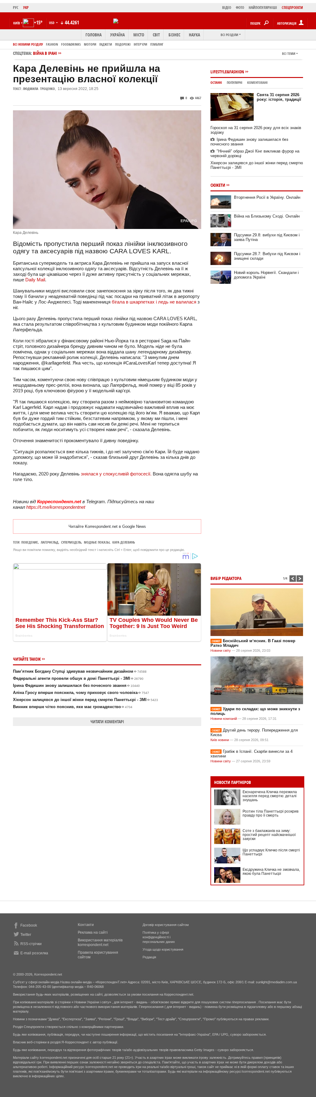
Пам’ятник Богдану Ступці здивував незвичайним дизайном (80, 671)
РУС (16, 7)
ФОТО (240, 7)
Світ (156, 35)
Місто (138, 35)
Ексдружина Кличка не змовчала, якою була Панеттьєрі (271, 871)
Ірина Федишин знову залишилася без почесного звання (76, 685)
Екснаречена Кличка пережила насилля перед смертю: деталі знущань (270, 796)
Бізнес (174, 35)
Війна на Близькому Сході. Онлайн (267, 216)
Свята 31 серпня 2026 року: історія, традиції (279, 97)
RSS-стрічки (31, 944)
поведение (29, 542)
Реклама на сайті (93, 932)
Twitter (25, 934)
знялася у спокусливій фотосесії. (116, 473)
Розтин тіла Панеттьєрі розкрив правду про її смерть (270, 813)
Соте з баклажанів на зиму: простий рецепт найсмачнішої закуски (269, 835)
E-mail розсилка (34, 953)
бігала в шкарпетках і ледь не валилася (154, 301)
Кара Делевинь (123, 542)
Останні (216, 82)
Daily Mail (35, 279)
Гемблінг (156, 44)
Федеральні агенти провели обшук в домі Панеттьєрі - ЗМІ (78, 678)
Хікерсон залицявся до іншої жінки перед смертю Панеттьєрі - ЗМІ (85, 699)
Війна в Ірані (45, 53)
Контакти (86, 925)
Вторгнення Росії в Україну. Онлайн (267, 197)
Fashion (52, 44)
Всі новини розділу (28, 44)
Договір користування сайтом (166, 925)
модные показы (97, 542)
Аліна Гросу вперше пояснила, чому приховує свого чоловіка (81, 692)
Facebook (28, 925)
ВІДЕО (226, 7)
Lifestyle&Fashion (227, 72)
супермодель (71, 542)
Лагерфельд (49, 542)
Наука (194, 35)
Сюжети (217, 185)
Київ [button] (16, 23)
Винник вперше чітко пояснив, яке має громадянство (72, 706)
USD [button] (52, 22)
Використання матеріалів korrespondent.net (100, 942)
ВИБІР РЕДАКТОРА (225, 578)
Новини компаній (223, 718)
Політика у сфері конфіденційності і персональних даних (159, 937)
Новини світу (220, 650)
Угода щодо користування (163, 949)
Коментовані (257, 82)
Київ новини (219, 740)
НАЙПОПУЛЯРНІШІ (263, 7)
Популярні (234, 82)
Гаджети (105, 44)
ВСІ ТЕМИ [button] (288, 53)
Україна (117, 35)
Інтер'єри (140, 44)
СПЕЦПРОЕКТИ (292, 7)
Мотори (90, 44)
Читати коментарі (107, 721)
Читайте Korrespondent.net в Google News (107, 526)
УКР (26, 7)
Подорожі (123, 44)
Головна (93, 35)
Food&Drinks (71, 44)
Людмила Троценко (39, 88)
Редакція (149, 957)
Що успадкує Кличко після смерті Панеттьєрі (271, 852)
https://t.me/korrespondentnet (55, 507)
